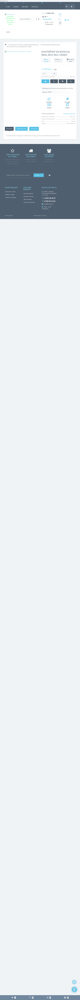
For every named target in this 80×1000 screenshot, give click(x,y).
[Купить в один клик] (54, 81)
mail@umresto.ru (49, 204)
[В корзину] (45, 81)
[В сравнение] (71, 81)
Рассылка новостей (29, 202)
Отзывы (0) (34, 128)
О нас (8, 7)
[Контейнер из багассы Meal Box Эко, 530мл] (22, 51)
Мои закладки (28, 199)
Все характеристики (69, 113)
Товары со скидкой (10, 197)
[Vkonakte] (49, 174)
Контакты (35, 7)
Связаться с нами (10, 191)
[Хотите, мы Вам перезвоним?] (74, 989)
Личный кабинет (28, 193)
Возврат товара (9, 194)
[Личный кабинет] (72, 6)
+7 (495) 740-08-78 (49, 198)
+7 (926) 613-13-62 (49, 201)
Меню (8, 32)
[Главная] (5, 45)
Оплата (15, 7)
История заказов (28, 196)
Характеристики (21, 128)
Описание (9, 128)
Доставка (25, 7)
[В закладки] (62, 81)
